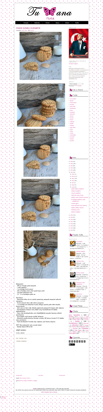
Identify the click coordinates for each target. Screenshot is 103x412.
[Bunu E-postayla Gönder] (16, 333)
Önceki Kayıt (62, 375)
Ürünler (48, 22)
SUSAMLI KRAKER (80, 251)
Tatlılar (71, 131)
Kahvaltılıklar (73, 108)
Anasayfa (25, 22)
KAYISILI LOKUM (80, 272)
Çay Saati (72, 136)
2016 (71, 223)
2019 (71, 217)
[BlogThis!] (18, 333)
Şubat (73, 184)
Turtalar (71, 133)
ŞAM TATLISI (79, 294)
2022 (71, 170)
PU (69, 328)
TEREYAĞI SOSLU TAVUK (77, 195)
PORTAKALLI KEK (75, 209)
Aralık (73, 174)
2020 (71, 215)
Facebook (71, 63)
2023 (71, 167)
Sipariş (57, 22)
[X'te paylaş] (20, 333)
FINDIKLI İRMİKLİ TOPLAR (77, 207)
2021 (71, 172)
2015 (71, 225)
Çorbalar (72, 138)
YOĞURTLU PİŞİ (80, 261)
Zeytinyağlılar (73, 135)
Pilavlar (71, 119)
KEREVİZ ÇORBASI (75, 212)
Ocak (73, 187)
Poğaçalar (72, 121)
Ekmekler (72, 104)
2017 (71, 221)
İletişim (67, 22)
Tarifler (77, 22)
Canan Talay (24, 30)
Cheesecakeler (73, 102)
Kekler (71, 110)
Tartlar (71, 129)
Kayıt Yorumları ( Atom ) (25, 378)
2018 (71, 219)
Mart (73, 182)
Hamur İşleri (72, 106)
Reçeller (72, 123)
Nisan (73, 180)
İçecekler (72, 140)
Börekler (72, 100)
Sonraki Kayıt (19, 375)
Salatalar (72, 125)
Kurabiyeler (72, 112)
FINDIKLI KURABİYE (76, 191)
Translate (79, 85)
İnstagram (75, 63)
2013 (71, 230)
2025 (71, 163)
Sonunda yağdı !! (75, 203)
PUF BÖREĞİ (79, 241)
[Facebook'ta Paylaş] (22, 333)
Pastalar (72, 117)
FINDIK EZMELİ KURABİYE (77, 188)
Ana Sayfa (40, 375)
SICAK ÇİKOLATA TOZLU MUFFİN (79, 205)
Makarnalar (72, 114)
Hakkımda (37, 22)
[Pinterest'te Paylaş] (23, 333)
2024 (71, 165)
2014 (71, 228)
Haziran (73, 176)
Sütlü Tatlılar (72, 127)
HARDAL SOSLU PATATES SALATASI (79, 197)
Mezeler (71, 116)
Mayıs (73, 178)
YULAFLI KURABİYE (76, 193)
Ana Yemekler (73, 98)
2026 (71, 161)
